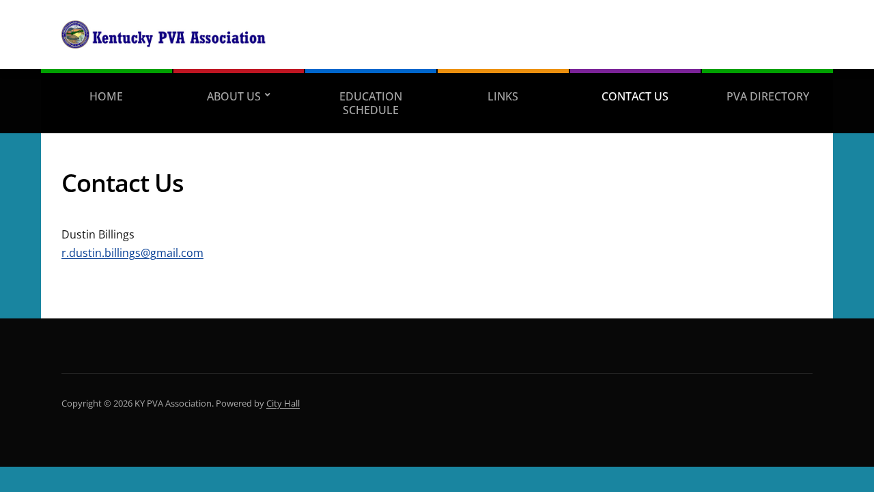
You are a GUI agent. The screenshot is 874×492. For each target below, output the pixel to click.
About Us (234, 96)
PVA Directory (768, 96)
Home (106, 96)
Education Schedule (370, 103)
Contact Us (635, 96)
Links (503, 96)
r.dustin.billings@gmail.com (132, 252)
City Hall (283, 403)
